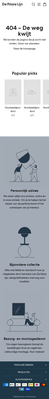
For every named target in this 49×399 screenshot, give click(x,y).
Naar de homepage (24, 48)
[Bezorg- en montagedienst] (24, 312)
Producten (24, 372)
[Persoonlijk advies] (24, 164)
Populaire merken (23, 365)
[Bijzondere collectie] (24, 238)
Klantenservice (24, 379)
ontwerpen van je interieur (24, 207)
